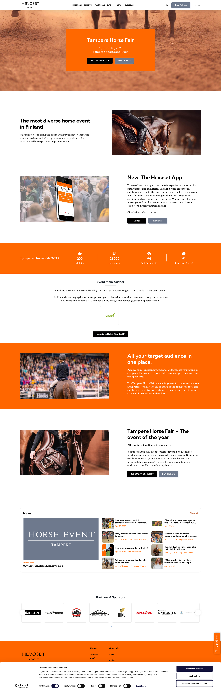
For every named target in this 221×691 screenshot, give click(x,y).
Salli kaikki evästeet (194, 668)
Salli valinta (194, 676)
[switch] (81, 686)
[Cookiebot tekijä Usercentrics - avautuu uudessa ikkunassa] (21, 686)
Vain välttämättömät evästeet (194, 683)
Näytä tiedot (140, 686)
